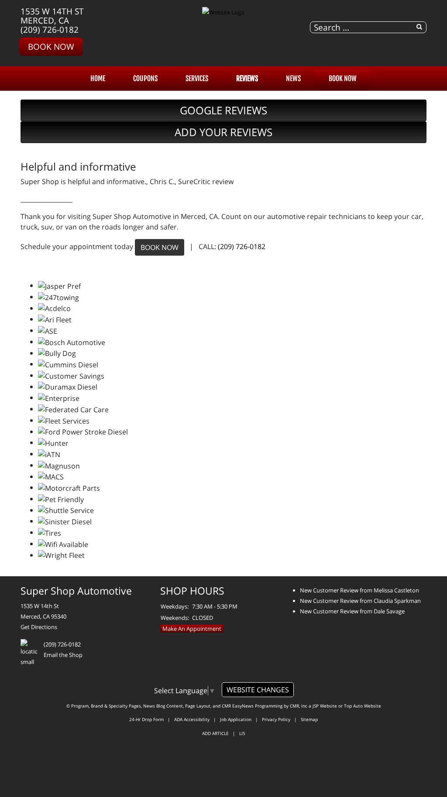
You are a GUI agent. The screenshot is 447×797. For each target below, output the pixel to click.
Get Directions (39, 627)
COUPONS (145, 78)
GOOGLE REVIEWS (223, 110)
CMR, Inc (298, 706)
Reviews (247, 78)
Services (197, 78)
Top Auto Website (362, 706)
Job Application (235, 719)
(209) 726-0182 (50, 29)
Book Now (51, 46)
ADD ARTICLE (215, 733)
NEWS (293, 78)
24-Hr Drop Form (146, 719)
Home (97, 78)
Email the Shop (63, 655)
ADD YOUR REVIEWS (223, 132)
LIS (242, 733)
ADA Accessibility (192, 719)
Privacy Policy (276, 719)
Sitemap (309, 719)
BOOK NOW (160, 247)
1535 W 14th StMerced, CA (52, 15)
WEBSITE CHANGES (258, 689)
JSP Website (325, 706)
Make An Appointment (191, 629)
